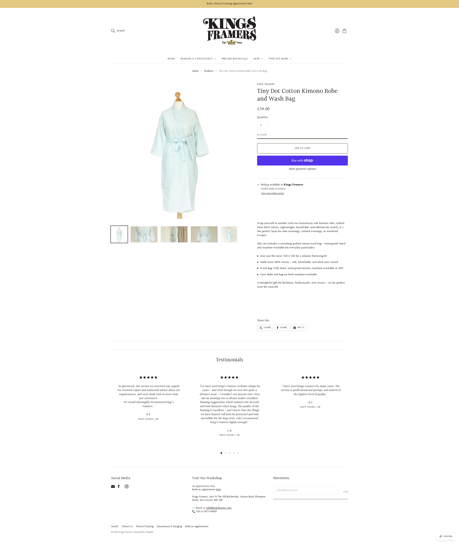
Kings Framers (266, 84)
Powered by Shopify (143, 532)
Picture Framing (144, 527)
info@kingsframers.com (218, 508)
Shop (257, 59)
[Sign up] (345, 492)
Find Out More (278, 59)
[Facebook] (119, 487)
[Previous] (111, 409)
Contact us (127, 527)
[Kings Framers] (229, 30)
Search (114, 527)
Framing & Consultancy (197, 59)
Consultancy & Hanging (169, 527)
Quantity (262, 117)
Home (171, 59)
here (218, 490)
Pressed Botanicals (235, 59)
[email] (113, 487)
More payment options (302, 169)
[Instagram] (126, 487)
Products (208, 71)
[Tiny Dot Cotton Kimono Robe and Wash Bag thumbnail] (119, 234)
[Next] (348, 409)
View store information (272, 193)
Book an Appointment (197, 527)
